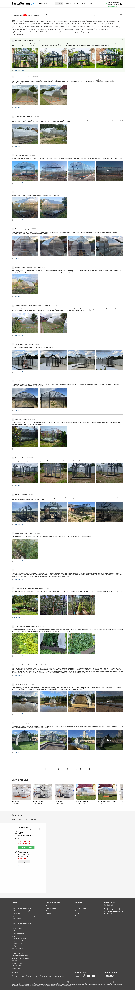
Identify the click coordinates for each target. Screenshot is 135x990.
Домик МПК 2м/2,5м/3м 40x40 (21, 23)
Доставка (49, 911)
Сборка (48, 913)
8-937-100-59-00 (113, 4)
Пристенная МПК (104, 26)
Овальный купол (19, 933)
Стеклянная (49, 32)
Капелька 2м (16, 26)
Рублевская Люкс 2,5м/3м (71, 29)
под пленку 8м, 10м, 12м (74, 26)
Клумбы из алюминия (112, 32)
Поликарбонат (16, 965)
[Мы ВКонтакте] (108, 905)
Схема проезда (24, 862)
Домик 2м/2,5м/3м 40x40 (44, 21)
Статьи (75, 4)
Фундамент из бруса (18, 948)
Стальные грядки (98, 32)
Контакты (91, 4)
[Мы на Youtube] (112, 905)
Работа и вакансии (81, 916)
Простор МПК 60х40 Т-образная (50, 29)
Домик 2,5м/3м (30, 21)
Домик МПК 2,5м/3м (113, 21)
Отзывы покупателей (81, 908)
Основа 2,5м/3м (49, 26)
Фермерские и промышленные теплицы (24, 916)
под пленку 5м (60, 26)
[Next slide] (121, 793)
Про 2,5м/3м (115, 26)
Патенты (78, 913)
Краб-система (16, 968)
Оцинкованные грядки (72, 32)
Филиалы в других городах (26, 866)
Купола (14, 926)
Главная (68, 4)
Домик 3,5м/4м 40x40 (61, 21)
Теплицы (14, 906)
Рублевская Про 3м (87, 29)
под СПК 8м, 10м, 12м (90, 26)
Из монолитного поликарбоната (23, 911)
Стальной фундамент (18, 953)
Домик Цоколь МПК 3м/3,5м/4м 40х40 (93, 23)
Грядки (14, 936)
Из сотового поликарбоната (22, 908)
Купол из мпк (18, 928)
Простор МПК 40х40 (18, 29)
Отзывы (82, 4)
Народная (39, 26)
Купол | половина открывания (23, 931)
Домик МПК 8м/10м (73, 23)
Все (13, 21)
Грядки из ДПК (85, 32)
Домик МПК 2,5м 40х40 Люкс (96, 21)
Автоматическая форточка (20, 955)
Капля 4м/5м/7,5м (28, 26)
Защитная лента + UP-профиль (21, 958)
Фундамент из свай (17, 951)
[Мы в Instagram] (105, 905)
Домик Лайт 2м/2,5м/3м (77, 21)
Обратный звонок (112, 6)
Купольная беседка (18, 34)
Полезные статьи (51, 906)
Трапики (14, 960)
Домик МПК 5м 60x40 (58, 23)
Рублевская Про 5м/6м (19, 32)
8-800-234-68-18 (109, 914)
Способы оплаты (51, 908)
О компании (78, 911)
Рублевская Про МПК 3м (36, 32)
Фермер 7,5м (59, 32)
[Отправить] (121, 15)
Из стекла (17, 913)
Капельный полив (17, 963)
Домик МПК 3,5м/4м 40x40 (41, 23)
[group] (21, 794)
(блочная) (20, 21)
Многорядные (18, 921)
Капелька (110, 23)
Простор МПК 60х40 (33, 29)
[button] (14, 820)
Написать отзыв (52, 15)
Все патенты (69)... (59, 976)
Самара (42, 3)
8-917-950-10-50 (113, 3)
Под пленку (17, 918)
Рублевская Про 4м (101, 29)
